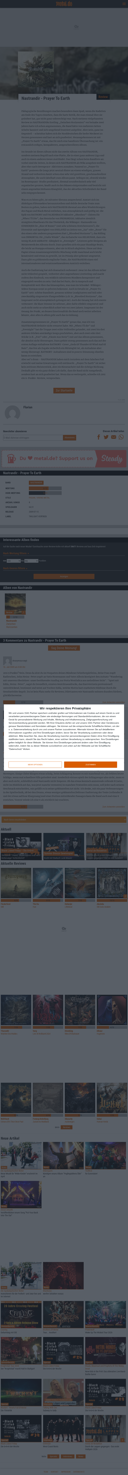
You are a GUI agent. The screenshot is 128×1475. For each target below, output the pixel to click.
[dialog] (64, 737)
